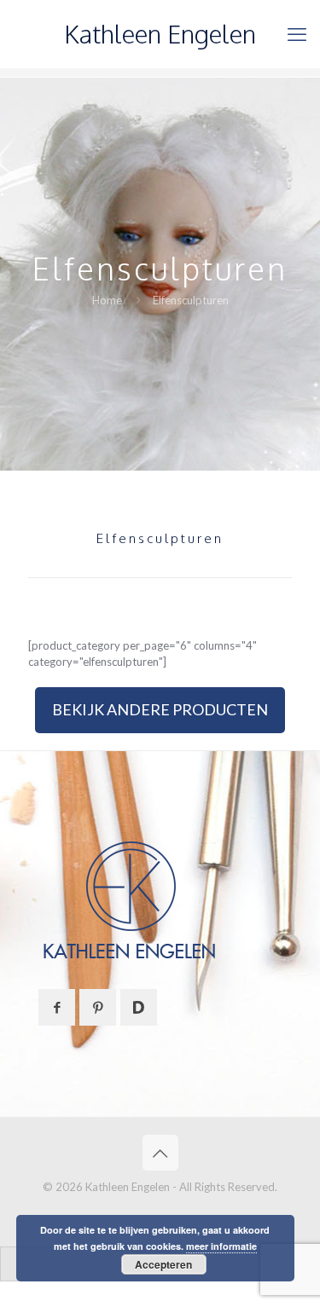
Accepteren (163, 1264)
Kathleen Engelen (160, 33)
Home (107, 300)
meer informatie (221, 1246)
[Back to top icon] (160, 1153)
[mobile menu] (296, 34)
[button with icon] (56, 1007)
